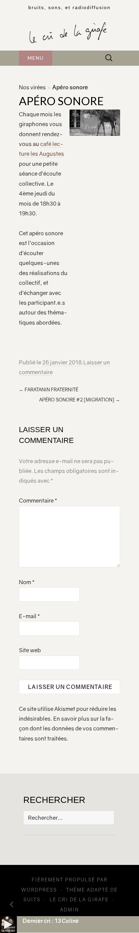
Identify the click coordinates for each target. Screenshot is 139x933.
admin (69, 909)
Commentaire (38, 500)
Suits (31, 899)
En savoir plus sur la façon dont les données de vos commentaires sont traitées (69, 728)
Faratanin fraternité (48, 389)
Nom (26, 582)
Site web (30, 650)
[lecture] (8, 924)
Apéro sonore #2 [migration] (79, 399)
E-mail (29, 616)
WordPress (39, 890)
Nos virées (32, 87)
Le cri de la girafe (79, 899)
